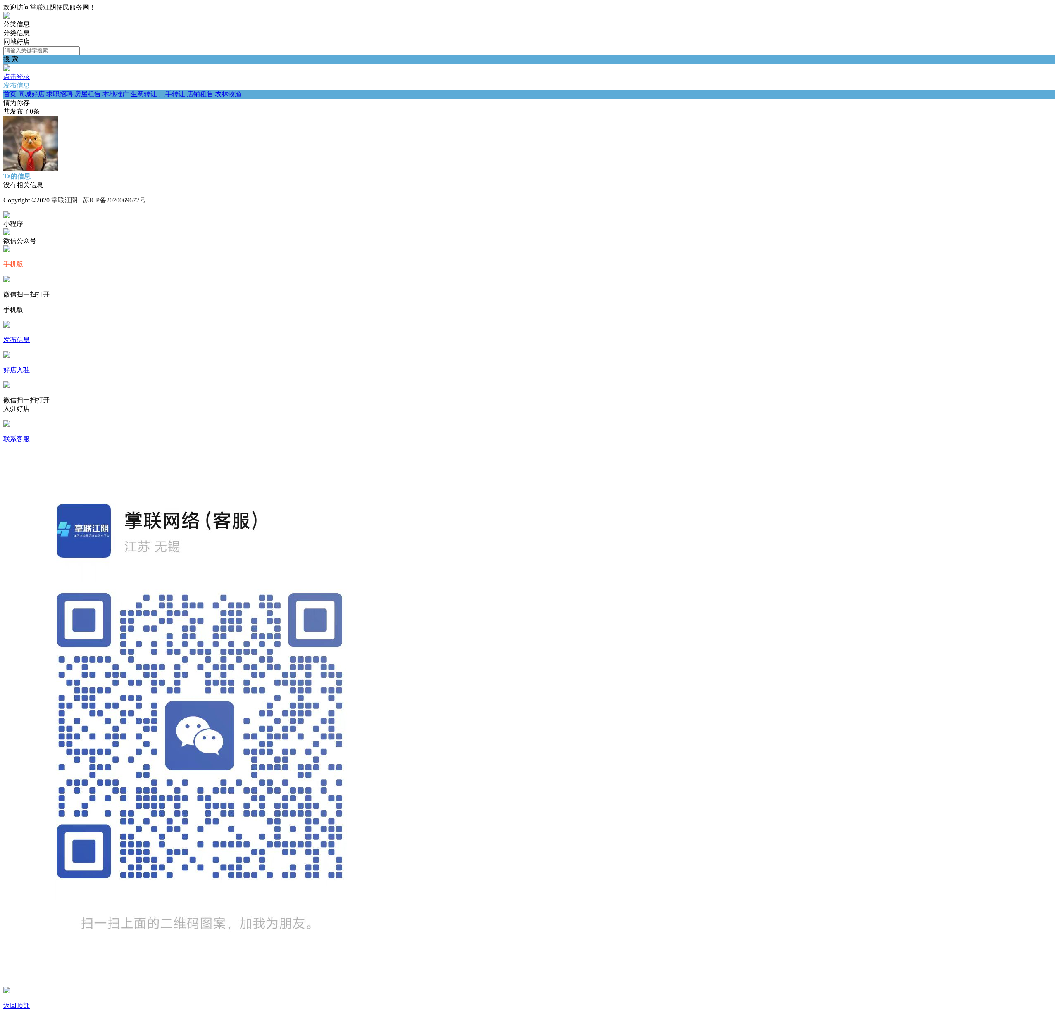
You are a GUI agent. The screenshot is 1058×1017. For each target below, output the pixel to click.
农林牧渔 (228, 93)
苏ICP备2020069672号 (114, 200)
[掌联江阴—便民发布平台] (6, 16)
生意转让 (144, 93)
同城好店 (31, 93)
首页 (10, 93)
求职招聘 (59, 93)
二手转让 (172, 93)
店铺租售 (200, 93)
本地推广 (115, 93)
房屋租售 (87, 93)
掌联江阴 (64, 200)
